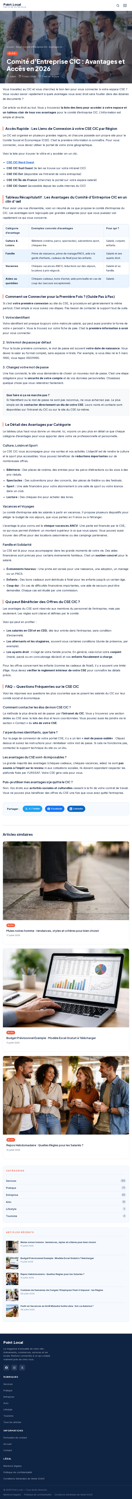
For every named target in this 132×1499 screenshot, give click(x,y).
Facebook (56, 808)
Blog (18, 47)
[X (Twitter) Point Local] (22, 1367)
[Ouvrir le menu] (125, 5)
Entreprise (65, 1194)
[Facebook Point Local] (6, 1367)
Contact (7, 1450)
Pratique (65, 1187)
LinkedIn (78, 808)
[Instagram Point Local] (14, 1367)
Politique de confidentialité (17, 1472)
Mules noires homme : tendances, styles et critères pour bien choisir (52, 930)
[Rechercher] (118, 5)
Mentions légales (12, 1466)
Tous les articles (12, 1422)
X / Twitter (34, 808)
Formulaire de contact (15, 1437)
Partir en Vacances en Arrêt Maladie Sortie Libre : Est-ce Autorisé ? (57, 1306)
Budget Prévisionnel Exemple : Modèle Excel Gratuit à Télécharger (51, 1038)
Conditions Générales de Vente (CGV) (23, 1478)
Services (65, 1180)
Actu (65, 1201)
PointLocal (13, 1342)
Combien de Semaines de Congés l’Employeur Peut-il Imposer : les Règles (61, 1290)
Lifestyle (65, 1209)
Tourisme (65, 1216)
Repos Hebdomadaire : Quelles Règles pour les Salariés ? (44, 1145)
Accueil (10, 47)
